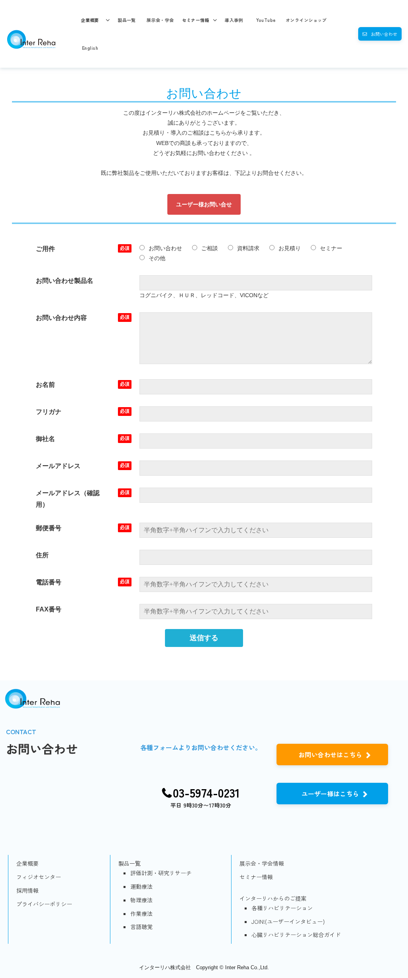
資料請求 (248, 248)
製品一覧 (127, 20)
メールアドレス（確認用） (68, 499)
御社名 (45, 438)
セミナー (331, 248)
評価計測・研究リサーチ (161, 873)
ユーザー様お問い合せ (204, 204)
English (90, 48)
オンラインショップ (306, 20)
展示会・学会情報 (261, 863)
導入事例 (234, 20)
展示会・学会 (160, 20)
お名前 (45, 384)
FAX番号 (48, 609)
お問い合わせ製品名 (64, 280)
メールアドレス (58, 466)
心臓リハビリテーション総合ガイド (296, 935)
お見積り (290, 248)
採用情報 (27, 890)
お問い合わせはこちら (330, 754)
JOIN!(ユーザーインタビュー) (288, 921)
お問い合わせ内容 (61, 317)
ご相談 (209, 248)
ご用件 (45, 248)
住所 (42, 555)
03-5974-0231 (206, 792)
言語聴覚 (141, 927)
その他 (157, 258)
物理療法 (141, 900)
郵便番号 (48, 528)
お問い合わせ (384, 34)
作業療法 (141, 913)
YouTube (266, 20)
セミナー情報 (196, 20)
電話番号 (48, 582)
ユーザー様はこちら (330, 793)
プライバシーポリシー (44, 904)
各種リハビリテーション (282, 908)
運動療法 (141, 886)
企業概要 (90, 20)
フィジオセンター (38, 877)
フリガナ (48, 411)
